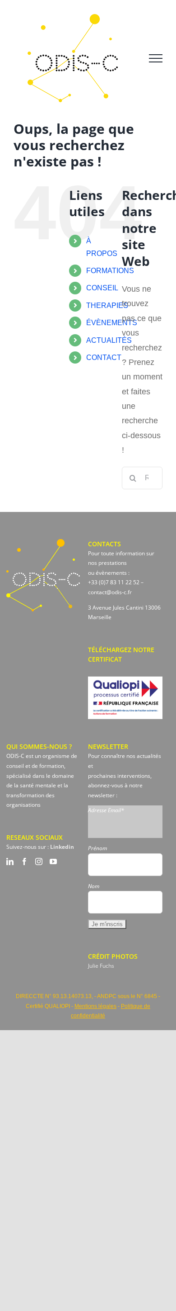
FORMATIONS (110, 271)
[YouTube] (53, 861)
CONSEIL (102, 288)
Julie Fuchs (101, 966)
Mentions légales (95, 1006)
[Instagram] (38, 861)
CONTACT (103, 357)
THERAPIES (107, 305)
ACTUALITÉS (109, 340)
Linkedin (62, 847)
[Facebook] (24, 861)
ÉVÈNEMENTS (111, 323)
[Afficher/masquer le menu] (156, 58)
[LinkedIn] (10, 861)
